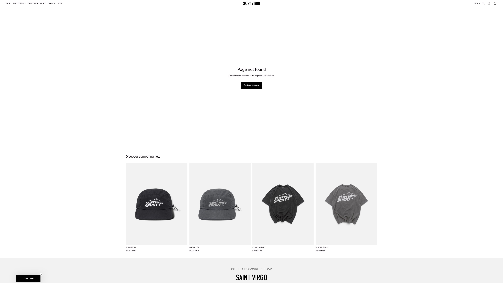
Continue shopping (251, 85)
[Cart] (495, 3)
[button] (28, 278)
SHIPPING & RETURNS (250, 269)
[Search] (483, 3)
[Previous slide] (130, 204)
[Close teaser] (41, 274)
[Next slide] (183, 204)
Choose (375, 241)
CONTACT (268, 269)
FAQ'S (233, 269)
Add (185, 241)
